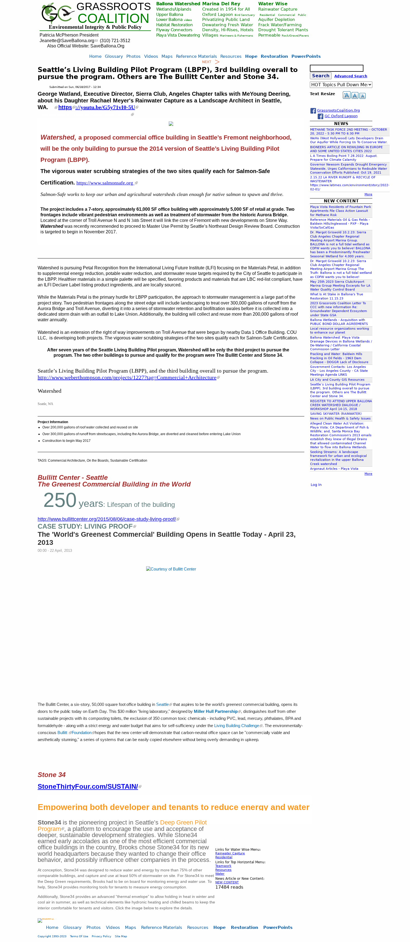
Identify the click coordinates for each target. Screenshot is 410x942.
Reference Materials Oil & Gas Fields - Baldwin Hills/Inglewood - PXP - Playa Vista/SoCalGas (340, 223)
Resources (223, 870)
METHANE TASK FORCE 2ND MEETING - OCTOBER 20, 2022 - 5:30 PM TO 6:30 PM (348, 131)
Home (95, 56)
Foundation (82, 732)
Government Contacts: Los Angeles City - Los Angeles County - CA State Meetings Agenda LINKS (339, 371)
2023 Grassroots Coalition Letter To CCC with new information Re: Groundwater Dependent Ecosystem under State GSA (338, 309)
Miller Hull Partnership (215, 711)
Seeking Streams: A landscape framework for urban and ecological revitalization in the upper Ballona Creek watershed (338, 458)
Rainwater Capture (277, 9)
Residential (267, 14)
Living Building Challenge (236, 725)
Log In (316, 485)
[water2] (46, 918)
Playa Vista (166, 35)
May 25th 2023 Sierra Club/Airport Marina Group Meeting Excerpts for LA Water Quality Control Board (340, 285)
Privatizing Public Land (226, 19)
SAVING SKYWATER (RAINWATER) (335, 414)
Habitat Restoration (174, 24)
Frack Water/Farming (280, 24)
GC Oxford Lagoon (341, 116)
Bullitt (62, 732)
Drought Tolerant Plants (283, 29)
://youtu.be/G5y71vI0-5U (105, 107)
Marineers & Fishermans (236, 35)
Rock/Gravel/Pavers (295, 35)
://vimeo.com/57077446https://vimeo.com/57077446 (85, 114)
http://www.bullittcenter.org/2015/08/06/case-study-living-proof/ (107, 519)
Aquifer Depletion (276, 19)
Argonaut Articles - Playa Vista (334, 469)
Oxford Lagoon (217, 14)
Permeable (269, 35)
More (368, 194)
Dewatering (189, 35)
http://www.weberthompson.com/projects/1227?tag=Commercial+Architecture (127, 377)
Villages (210, 35)
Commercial (286, 14)
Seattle (162, 704)
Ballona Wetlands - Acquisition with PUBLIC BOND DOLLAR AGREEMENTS (339, 322)
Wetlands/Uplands (173, 9)
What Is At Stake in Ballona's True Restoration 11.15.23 (336, 296)
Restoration (274, 56)
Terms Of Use (79, 936)
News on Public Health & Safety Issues (340, 418)
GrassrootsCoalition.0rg (338, 110)
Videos (151, 56)
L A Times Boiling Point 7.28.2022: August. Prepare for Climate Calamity (344, 158)
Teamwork (223, 866)
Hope (251, 56)
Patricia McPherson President (69, 35)
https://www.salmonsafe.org (105, 183)
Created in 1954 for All (226, 9)
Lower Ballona (169, 19)
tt (51, 107)
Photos (133, 56)
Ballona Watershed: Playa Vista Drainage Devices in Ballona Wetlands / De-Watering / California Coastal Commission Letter (341, 343)
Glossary (114, 56)
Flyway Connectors (174, 29)
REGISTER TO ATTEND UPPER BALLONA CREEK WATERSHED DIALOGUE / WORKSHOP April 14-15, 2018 (341, 405)
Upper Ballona (169, 14)
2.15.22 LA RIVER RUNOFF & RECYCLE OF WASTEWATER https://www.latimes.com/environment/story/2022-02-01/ (349, 183)
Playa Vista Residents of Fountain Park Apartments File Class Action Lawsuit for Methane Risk (340, 211)
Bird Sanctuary (245, 14)
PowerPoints (306, 56)
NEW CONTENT (227, 882)
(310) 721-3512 (115, 40)
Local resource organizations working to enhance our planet (339, 330)
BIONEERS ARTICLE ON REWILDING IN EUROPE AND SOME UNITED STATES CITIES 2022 (346, 149)
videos (188, 19)
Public (302, 14)
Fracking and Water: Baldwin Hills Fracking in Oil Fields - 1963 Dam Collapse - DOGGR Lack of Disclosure (339, 358)
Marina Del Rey (221, 3)
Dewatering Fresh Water (227, 24)
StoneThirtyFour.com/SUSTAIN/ (88, 786)
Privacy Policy (101, 936)
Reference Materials (196, 56)
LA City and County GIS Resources (337, 380)
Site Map (121, 936)
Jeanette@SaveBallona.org (67, 40)
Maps (167, 56)
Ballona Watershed (178, 3)
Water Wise (273, 3)
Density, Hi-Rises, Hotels (228, 29)
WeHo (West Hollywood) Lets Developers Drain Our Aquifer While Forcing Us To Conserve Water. (349, 140)
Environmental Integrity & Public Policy (95, 27)
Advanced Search (350, 76)
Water (220, 874)
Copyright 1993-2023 (52, 936)
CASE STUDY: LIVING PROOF (85, 526)
